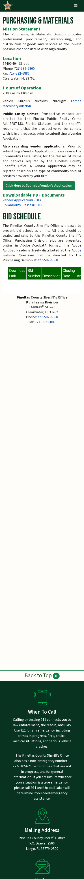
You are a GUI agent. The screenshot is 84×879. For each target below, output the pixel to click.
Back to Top (39, 675)
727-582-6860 (24, 68)
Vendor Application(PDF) (22, 200)
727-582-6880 (19, 73)
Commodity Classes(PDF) (22, 205)
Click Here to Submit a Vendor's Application (39, 185)
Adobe (76, 250)
